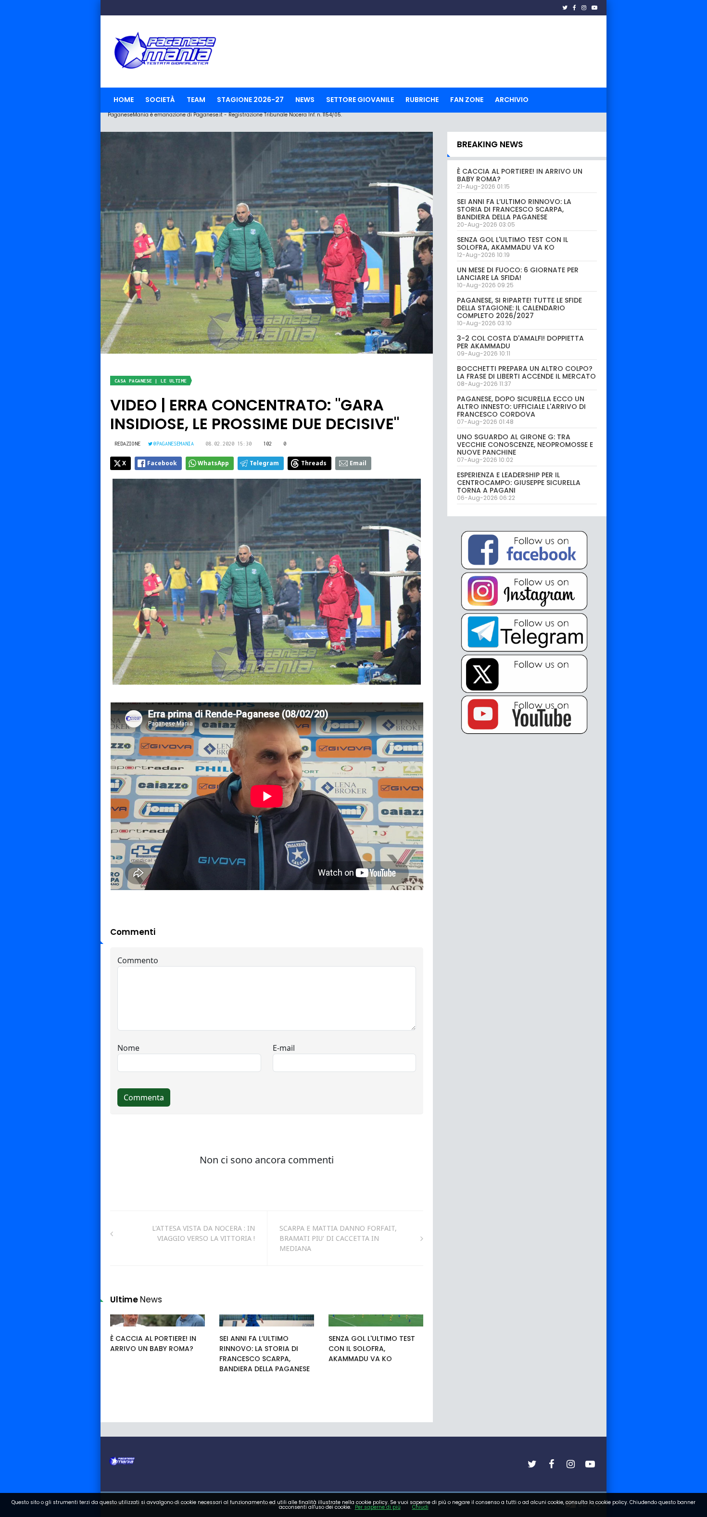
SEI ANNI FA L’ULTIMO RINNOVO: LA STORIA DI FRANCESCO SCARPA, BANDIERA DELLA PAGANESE (264, 1354)
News (305, 99)
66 (234, 1330)
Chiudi (420, 1507)
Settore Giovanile (360, 99)
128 (345, 1330)
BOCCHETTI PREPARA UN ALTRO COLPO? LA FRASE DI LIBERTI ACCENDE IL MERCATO (526, 372)
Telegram (264, 463)
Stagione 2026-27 (250, 99)
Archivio (512, 99)
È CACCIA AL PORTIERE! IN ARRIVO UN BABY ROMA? (153, 1343)
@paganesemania (173, 443)
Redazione (127, 443)
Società (160, 99)
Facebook (162, 463)
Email (358, 463)
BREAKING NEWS (490, 144)
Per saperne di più (378, 1507)
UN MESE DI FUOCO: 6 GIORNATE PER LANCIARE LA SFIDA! (518, 273)
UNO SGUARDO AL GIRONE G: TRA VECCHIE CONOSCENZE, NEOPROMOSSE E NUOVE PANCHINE (525, 444)
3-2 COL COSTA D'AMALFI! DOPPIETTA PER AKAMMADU (520, 342)
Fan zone (466, 99)
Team (196, 99)
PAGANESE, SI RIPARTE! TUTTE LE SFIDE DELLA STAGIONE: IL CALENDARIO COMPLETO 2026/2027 (519, 307)
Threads (314, 463)
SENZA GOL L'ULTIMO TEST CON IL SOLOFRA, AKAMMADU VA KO (371, 1349)
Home (124, 99)
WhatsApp (213, 463)
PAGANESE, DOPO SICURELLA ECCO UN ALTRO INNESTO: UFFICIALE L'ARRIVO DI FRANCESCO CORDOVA (521, 406)
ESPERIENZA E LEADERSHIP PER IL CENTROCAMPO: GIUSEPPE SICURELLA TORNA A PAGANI (519, 482)
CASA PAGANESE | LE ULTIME (150, 380)
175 (126, 1330)
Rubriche (422, 99)
